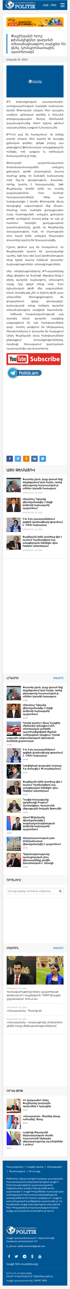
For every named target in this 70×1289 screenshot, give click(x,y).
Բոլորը (58, 678)
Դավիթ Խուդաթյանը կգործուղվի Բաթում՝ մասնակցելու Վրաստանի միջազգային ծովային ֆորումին (42, 804)
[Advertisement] (35, 417)
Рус (53, 5)
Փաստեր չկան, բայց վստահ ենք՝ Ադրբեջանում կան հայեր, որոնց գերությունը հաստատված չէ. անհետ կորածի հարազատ (43, 484)
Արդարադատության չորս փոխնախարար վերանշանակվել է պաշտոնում (42, 841)
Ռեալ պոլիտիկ (14, 1167)
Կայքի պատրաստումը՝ (19, 1280)
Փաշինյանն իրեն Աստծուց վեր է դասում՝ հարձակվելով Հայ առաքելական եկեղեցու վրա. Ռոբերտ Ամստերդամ (42, 541)
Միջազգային (54, 1167)
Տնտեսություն (17, 1171)
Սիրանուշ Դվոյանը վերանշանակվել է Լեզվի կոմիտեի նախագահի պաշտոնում (38, 504)
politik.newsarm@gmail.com (31, 1246)
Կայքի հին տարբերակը (22, 1264)
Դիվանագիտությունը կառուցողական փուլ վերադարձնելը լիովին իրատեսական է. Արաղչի (38, 859)
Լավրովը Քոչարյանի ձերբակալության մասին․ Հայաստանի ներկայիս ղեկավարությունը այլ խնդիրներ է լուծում (43, 1138)
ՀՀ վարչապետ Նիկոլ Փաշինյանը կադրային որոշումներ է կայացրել (37, 1103)
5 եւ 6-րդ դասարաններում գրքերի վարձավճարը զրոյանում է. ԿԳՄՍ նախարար (43, 522)
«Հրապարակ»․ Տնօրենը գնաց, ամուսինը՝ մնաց (41, 1118)
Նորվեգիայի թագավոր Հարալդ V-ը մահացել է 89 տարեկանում (42, 767)
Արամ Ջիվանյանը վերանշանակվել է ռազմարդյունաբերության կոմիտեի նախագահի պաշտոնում (39, 823)
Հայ (45, 5)
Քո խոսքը (34, 1171)
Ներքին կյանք (35, 1167)
